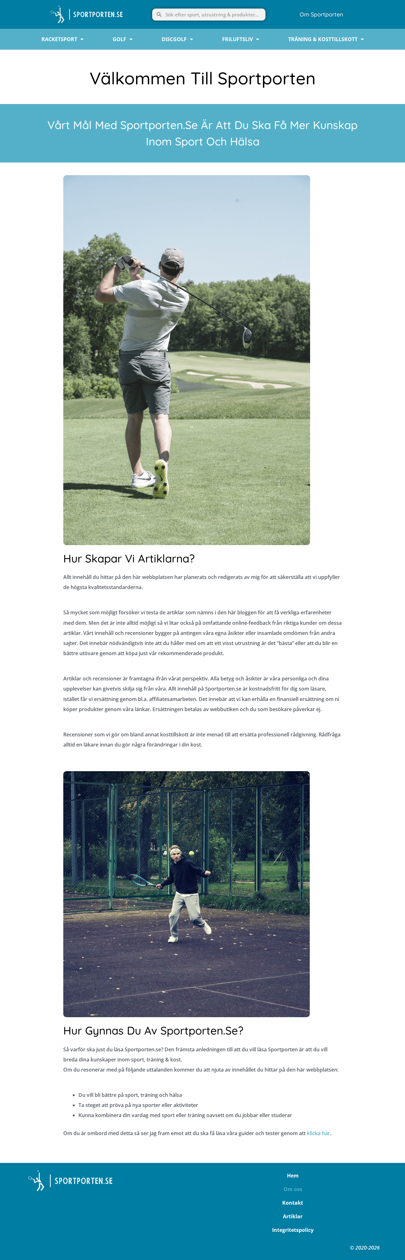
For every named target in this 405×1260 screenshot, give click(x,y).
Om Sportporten (321, 14)
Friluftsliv (237, 39)
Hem (293, 1175)
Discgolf (174, 39)
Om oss (293, 1189)
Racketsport (59, 39)
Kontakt (292, 1203)
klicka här (318, 1133)
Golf (119, 39)
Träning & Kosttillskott (323, 39)
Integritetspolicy (293, 1230)
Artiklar (292, 1216)
